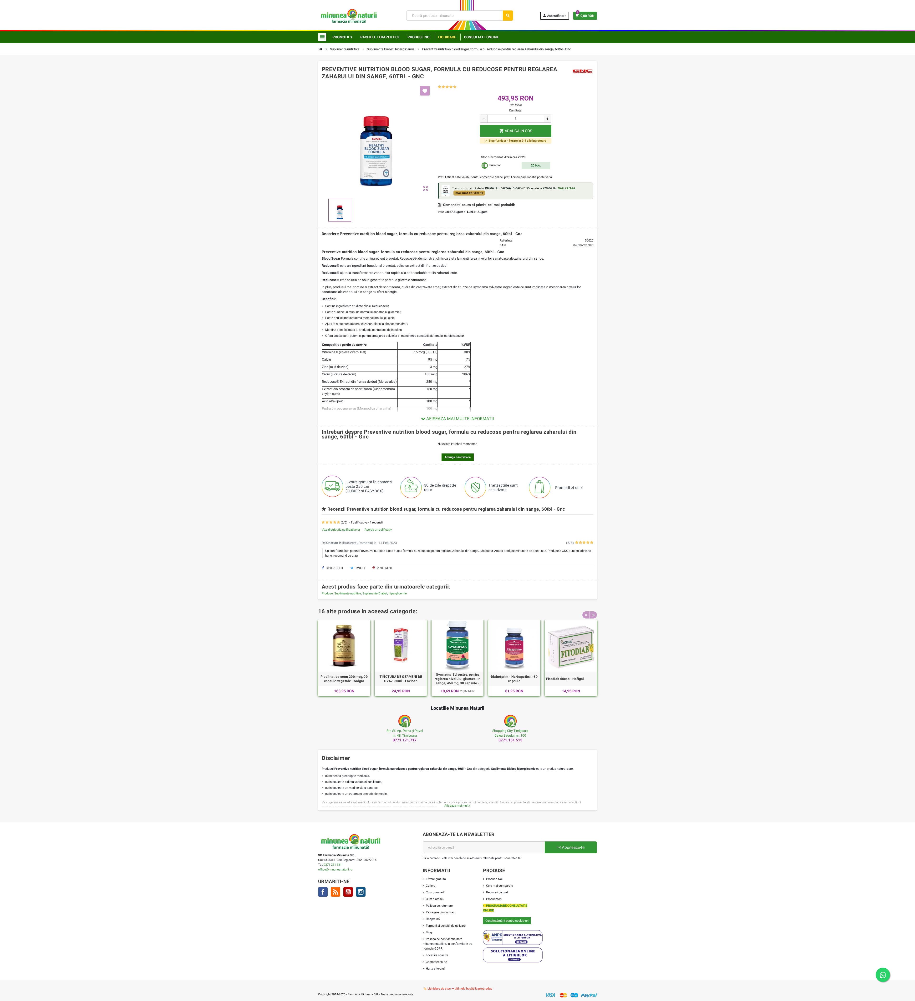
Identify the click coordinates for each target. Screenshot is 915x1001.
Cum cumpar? (435, 892)
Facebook (323, 892)
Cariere (430, 885)
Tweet (360, 568)
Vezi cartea (566, 188)
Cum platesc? (435, 899)
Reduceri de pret (497, 892)
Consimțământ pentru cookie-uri (507, 920)
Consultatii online (481, 37)
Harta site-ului (435, 968)
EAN (503, 245)
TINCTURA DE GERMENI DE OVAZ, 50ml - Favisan (401, 679)
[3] (447, 87)
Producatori (494, 899)
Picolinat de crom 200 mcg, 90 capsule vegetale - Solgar (344, 679)
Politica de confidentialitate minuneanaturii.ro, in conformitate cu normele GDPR (447, 943)
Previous (586, 615)
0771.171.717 (405, 740)
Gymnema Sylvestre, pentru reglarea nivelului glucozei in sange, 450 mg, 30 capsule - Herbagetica (457, 679)
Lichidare (447, 37)
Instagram (361, 892)
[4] (450, 87)
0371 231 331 (333, 864)
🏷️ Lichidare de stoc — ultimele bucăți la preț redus (457, 988)
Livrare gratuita (436, 879)
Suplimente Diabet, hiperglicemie (384, 593)
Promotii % (342, 37)
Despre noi (433, 919)
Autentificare (554, 16)
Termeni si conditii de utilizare (446, 925)
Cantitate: (515, 110)
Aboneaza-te (573, 847)
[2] (443, 87)
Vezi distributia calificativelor (341, 529)
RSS (335, 892)
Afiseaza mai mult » (457, 805)
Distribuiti (334, 568)
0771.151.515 (510, 740)
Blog (429, 932)
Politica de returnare (439, 905)
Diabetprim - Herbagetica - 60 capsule (514, 679)
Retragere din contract (441, 912)
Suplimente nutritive (347, 593)
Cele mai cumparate (499, 885)
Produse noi (418, 37)
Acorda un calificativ (378, 529)
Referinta (506, 240)
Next (593, 615)
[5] (454, 87)
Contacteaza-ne (436, 962)
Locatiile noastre (437, 955)
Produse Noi (494, 879)
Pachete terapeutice (380, 37)
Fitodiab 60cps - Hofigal (565, 679)
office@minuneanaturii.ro (335, 869)
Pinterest (384, 568)
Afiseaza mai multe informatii (459, 418)
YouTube (348, 892)
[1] (439, 87)
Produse (327, 593)
